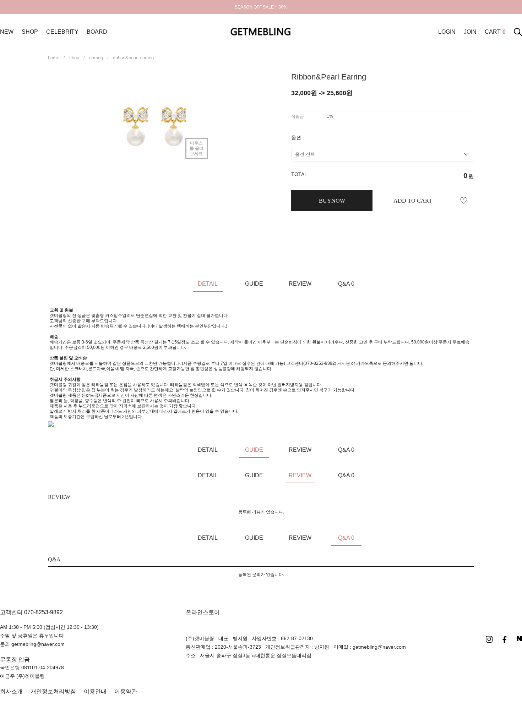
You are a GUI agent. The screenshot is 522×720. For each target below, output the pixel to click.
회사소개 (11, 691)
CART (495, 32)
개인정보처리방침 (53, 691)
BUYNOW (332, 201)
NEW (6, 32)
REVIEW (300, 284)
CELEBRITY (62, 32)
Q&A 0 (346, 284)
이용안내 (95, 691)
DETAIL (208, 284)
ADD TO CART (412, 201)
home (53, 57)
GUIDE (254, 284)
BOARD (97, 32)
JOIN (470, 32)
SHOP (30, 32)
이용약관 (125, 691)
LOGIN (447, 32)
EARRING (96, 57)
